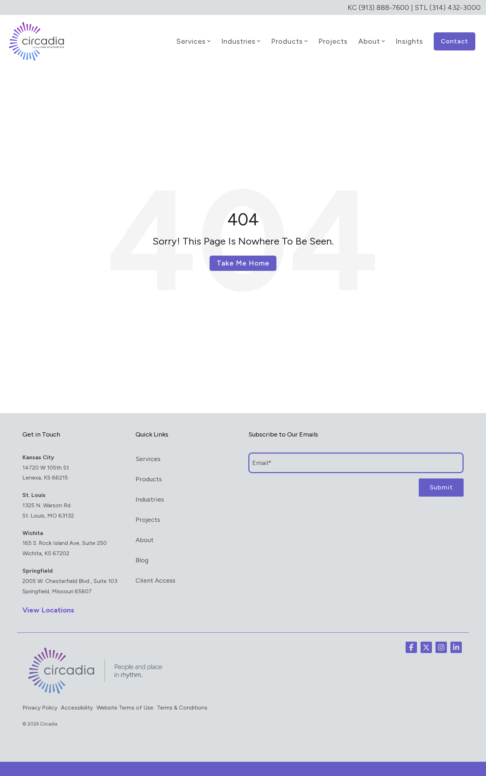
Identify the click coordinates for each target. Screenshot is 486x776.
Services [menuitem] (148, 459)
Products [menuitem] (149, 479)
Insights (409, 41)
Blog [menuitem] (142, 560)
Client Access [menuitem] (155, 580)
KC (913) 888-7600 (378, 7)
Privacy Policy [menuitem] (39, 707)
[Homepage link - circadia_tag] (93, 693)
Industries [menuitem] (150, 499)
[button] (411, 647)
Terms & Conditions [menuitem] (182, 707)
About (369, 41)
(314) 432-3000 (455, 7)
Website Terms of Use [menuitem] (124, 707)
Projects (333, 41)
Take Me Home (243, 263)
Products (287, 41)
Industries (238, 41)
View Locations (48, 610)
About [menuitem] (145, 540)
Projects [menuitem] (148, 520)
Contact (454, 41)
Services (191, 41)
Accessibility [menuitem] (77, 707)
